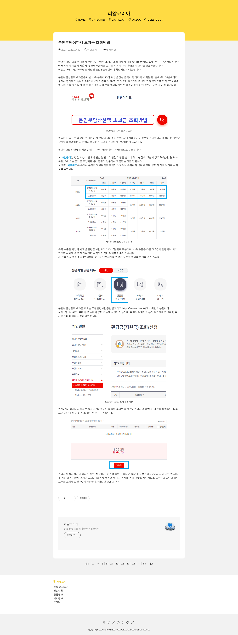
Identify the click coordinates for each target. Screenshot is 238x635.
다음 (151, 563)
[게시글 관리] (72, 498)
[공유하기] (68, 498)
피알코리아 (119, 13)
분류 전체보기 (61, 586)
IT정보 (56, 602)
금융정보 (58, 594)
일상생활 (111, 49)
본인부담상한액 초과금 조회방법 (84, 42)
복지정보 (58, 598)
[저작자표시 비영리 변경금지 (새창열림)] (94, 498)
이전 (87, 563)
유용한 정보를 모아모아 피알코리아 (81, 528)
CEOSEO (146, 630)
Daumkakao (123, 630)
